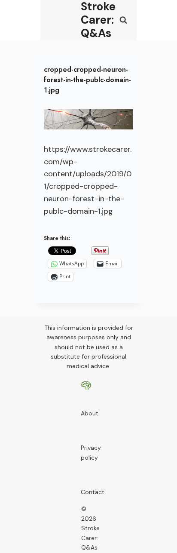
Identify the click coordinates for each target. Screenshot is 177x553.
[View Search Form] (123, 20)
